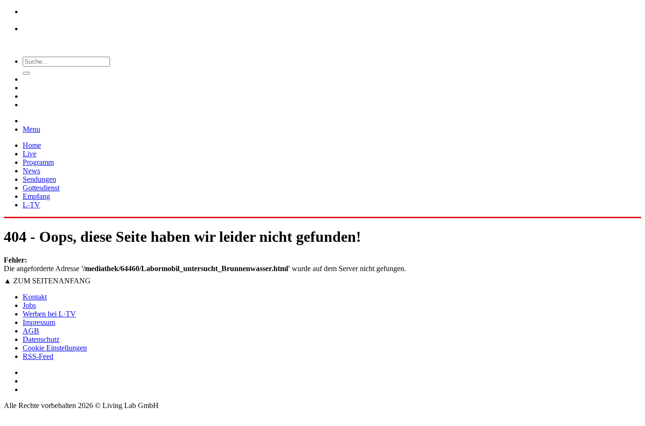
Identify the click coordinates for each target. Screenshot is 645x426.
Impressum (39, 322)
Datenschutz (41, 339)
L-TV (31, 205)
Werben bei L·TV (49, 314)
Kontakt (35, 297)
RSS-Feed (38, 356)
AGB (31, 331)
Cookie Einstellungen (55, 348)
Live (29, 154)
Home (32, 145)
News (31, 171)
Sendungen (39, 179)
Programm (38, 162)
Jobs (29, 305)
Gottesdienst (41, 188)
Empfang (36, 196)
